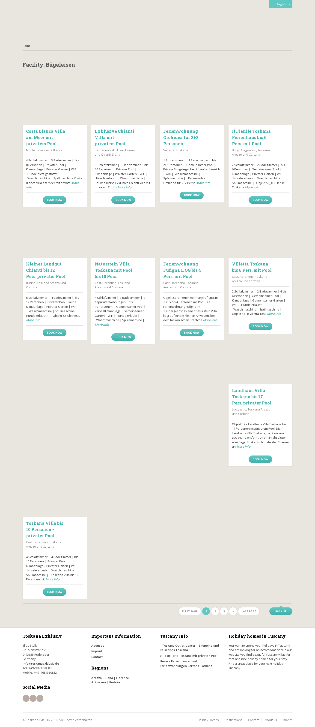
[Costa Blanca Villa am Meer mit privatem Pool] (55, 102)
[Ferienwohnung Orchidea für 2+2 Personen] (192, 102)
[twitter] (33, 698)
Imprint (96, 651)
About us (97, 645)
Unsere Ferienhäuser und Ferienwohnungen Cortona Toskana (186, 663)
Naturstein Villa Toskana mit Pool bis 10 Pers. (113, 270)
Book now (54, 200)
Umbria (114, 682)
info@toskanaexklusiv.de (41, 663)
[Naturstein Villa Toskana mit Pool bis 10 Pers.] (123, 235)
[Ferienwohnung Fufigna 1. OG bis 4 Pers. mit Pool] (192, 235)
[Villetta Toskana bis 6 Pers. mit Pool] (261, 235)
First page (189, 611)
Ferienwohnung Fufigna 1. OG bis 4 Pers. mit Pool (182, 270)
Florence (122, 678)
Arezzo (96, 678)
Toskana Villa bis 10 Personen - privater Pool (44, 529)
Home (26, 46)
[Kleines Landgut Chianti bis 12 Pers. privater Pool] (55, 235)
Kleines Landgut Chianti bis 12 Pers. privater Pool (45, 270)
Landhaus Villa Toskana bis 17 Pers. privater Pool (251, 397)
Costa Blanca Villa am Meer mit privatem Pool (45, 137)
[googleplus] (39, 698)
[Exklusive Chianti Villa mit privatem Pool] (123, 102)
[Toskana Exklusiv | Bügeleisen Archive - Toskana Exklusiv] (50, 23)
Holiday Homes (208, 720)
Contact (97, 657)
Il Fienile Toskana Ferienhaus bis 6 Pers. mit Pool (251, 137)
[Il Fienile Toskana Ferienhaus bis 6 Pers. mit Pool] (261, 102)
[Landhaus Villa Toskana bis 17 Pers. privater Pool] (261, 361)
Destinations (233, 720)
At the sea (98, 682)
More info (124, 187)
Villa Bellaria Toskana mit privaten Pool (188, 656)
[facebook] (26, 698)
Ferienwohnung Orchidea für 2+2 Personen (181, 137)
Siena (109, 678)
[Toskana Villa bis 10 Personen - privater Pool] (55, 494)
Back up (280, 611)
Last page (249, 611)
